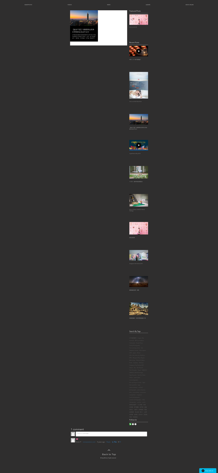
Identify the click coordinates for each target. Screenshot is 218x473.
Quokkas (135, 362)
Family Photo (139, 343)
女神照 (136, 414)
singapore (139, 395)
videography (132, 402)
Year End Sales (141, 375)
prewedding (136, 392)
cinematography (133, 380)
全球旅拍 (141, 409)
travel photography (134, 397)
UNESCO (144, 370)
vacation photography (135, 399)
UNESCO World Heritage (136, 372)
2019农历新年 (133, 338)
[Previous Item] (132, 19)
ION (130, 353)
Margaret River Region (139, 358)
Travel (139, 370)
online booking (133, 387)
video (143, 399)
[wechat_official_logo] (130, 424)
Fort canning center (134, 348)
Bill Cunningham (139, 340)
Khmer (139, 353)
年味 (130, 417)
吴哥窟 (131, 414)
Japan (134, 353)
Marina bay (132, 360)
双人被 (137, 412)
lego (139, 385)
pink (130, 392)
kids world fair (133, 385)
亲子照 (141, 407)
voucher (139, 402)
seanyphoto (132, 395)
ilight (143, 382)
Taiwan (131, 367)
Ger (142, 348)
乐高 (144, 404)
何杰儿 (131, 409)
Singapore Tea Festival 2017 (136, 365)
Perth (130, 362)
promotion (143, 392)
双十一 (141, 412)
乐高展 (131, 407)
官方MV (141, 414)
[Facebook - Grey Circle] (135, 424)
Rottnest (141, 362)
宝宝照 (145, 414)
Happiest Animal (133, 350)
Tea (135, 367)
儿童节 (136, 409)
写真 (145, 409)
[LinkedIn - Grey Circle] (133, 424)
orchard (140, 387)
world (143, 402)
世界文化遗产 (133, 404)
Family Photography (134, 345)
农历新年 (131, 412)
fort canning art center (135, 382)
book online (137, 377)
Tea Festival (140, 367)
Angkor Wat (141, 338)
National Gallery (140, 360)
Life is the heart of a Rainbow (137, 355)
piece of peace (141, 390)
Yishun (131, 377)
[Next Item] (145, 19)
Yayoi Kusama (133, 375)
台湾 (145, 412)
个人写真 (140, 404)
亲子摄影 (136, 407)
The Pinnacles (133, 370)
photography (132, 390)
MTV (130, 358)
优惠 (145, 407)
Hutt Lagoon (142, 350)
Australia (131, 340)
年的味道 (135, 417)
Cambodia (132, 343)
